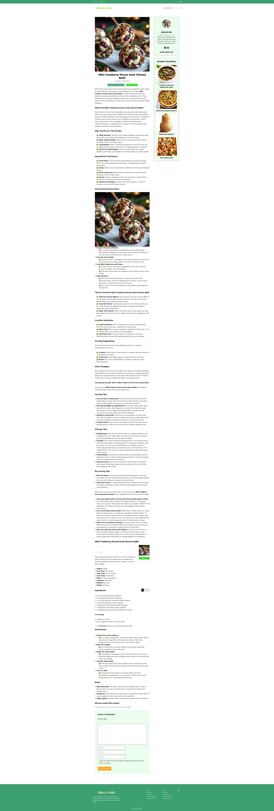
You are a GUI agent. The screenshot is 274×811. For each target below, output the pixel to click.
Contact (165, 792)
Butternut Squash (166, 134)
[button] (176, 8)
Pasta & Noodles (152, 796)
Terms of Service (167, 796)
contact (102, 1)
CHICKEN (149, 792)
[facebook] (180, 1)
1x (142, 590)
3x (148, 590)
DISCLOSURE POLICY (168, 798)
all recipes (168, 8)
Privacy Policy (167, 794)
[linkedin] (177, 1)
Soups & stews (151, 798)
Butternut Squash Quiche (166, 111)
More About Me (166, 52)
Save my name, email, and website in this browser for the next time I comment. (121, 762)
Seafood (149, 794)
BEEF (148, 790)
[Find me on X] (168, 48)
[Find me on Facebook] (165, 48)
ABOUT (165, 790)
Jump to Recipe (117, 85)
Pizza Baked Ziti (166, 158)
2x (145, 590)
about (95, 1)
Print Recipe (132, 85)
